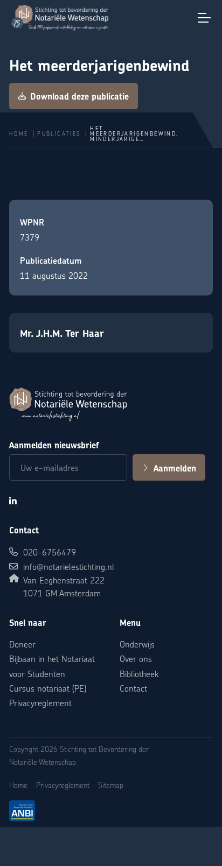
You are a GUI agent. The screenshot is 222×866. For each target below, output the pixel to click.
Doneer (22, 644)
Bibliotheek (139, 673)
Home (19, 133)
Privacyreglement (40, 702)
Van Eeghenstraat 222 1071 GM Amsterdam (64, 586)
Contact (133, 688)
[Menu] (204, 17)
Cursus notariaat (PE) (47, 688)
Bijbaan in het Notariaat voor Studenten (52, 666)
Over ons (136, 658)
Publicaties (59, 133)
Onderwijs (137, 644)
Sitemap (110, 785)
